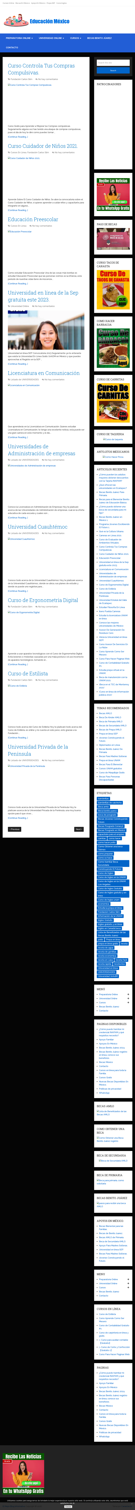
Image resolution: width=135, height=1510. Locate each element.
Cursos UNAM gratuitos (110, 768)
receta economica (107, 956)
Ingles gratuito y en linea (110, 924)
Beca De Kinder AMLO (110, 717)
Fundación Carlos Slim (21, 79)
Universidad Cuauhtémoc (38, 526)
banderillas (103, 798)
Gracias (68, 1507)
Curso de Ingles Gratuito (110, 888)
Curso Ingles (61, 3)
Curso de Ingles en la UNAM (112, 877)
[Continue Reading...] (18, 137)
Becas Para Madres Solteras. (113, 1253)
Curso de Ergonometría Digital (43, 600)
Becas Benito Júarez (99, 38)
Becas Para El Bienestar (110, 764)
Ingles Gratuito (105, 920)
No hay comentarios (48, 79)
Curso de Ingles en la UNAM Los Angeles (112, 883)
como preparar (105, 853)
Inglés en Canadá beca (109, 928)
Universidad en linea (108, 968)
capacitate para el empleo (111, 834)
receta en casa (105, 960)
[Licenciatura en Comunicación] (46, 403)
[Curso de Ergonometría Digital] (46, 630)
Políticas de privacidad (110, 1089)
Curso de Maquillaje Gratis (112, 772)
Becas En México (23, 3)
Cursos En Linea (18, 152)
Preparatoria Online (18, 38)
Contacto (12, 47)
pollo (100, 939)
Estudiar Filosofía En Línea (112, 607)
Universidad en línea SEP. (111, 1249)
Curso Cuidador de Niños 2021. (43, 146)
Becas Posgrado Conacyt (110, 826)
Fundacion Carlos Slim (109, 912)
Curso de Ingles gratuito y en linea (112, 894)
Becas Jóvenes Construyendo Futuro (113, 820)
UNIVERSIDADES (106, 972)
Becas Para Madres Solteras (113, 756)
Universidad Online (50, 38)
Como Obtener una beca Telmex (110, 848)
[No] (131, 1503)
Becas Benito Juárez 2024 (112, 1047)
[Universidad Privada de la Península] (46, 784)
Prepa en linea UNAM (109, 760)
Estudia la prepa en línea (110, 908)
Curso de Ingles (105, 873)
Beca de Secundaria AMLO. (112, 1241)
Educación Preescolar (33, 219)
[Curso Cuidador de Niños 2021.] (46, 176)
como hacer (115, 838)
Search (113, 70)
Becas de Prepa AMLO (110, 729)
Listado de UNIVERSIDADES (25, 379)
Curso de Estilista (28, 673)
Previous (15, 829)
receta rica (119, 964)
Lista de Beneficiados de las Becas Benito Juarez (112, 934)
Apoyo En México (38, 3)
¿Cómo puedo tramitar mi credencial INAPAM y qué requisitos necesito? (111, 1032)
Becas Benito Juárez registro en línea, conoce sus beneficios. (113, 1055)
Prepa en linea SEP (108, 733)
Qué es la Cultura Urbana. (111, 531)
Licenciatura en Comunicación (44, 373)
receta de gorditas (107, 952)
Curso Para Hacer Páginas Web (114, 659)
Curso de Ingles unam (108, 900)
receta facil (121, 960)
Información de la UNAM (110, 916)
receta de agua (105, 947)
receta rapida (104, 964)
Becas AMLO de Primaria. (111, 1237)
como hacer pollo (106, 842)
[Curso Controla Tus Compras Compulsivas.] (46, 103)
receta (124, 943)
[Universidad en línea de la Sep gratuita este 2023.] (46, 330)
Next (78, 829)
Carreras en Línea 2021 (110, 535)
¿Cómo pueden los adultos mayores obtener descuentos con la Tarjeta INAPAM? (113, 477)
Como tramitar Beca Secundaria (108, 863)
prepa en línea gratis (108, 943)
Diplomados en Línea (109, 745)
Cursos (74, 38)
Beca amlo (103, 806)
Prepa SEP (51, 3)
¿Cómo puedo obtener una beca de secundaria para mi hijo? (112, 509)
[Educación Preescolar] (46, 249)
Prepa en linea (113, 939)
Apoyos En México (108, 1043)
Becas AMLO (105, 713)
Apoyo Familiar (106, 1039)
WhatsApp (104, 1093)
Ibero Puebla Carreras (109, 611)
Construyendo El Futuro (109, 869)
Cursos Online (8, 3)
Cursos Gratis (105, 1077)
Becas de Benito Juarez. (111, 1233)
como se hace (105, 858)
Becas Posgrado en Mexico (111, 830)
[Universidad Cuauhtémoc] (46, 557)
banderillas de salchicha (110, 802)
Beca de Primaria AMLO (110, 721)
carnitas (102, 838)
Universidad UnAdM (108, 976)
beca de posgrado (107, 815)
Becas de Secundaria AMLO (113, 725)
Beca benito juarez (107, 811)
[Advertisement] (113, 127)
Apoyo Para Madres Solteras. (113, 1245)
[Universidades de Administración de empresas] (46, 483)
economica (103, 904)
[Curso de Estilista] (46, 704)
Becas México (106, 1062)
